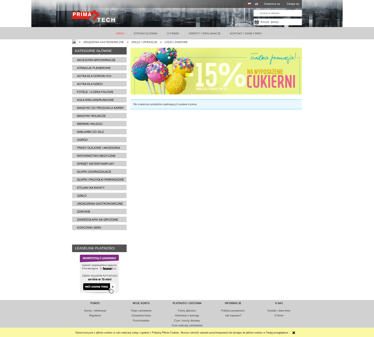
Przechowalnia (141, 320)
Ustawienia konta (141, 315)
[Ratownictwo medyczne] (99, 155)
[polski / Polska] (247, 4)
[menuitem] (120, 33)
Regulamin (95, 315)
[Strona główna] (95, 17)
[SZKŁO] (99, 195)
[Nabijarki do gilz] (99, 131)
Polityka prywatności (233, 310)
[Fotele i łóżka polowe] (99, 91)
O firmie (278, 315)
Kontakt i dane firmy (279, 310)
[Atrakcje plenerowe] (99, 67)
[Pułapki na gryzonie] (99, 219)
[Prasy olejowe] (99, 147)
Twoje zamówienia (141, 310)
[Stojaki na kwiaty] (99, 187)
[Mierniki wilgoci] (99, 123)
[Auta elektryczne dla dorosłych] (99, 75)
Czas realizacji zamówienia (187, 325)
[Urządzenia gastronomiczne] (99, 203)
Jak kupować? (233, 315)
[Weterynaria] (99, 163)
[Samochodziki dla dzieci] (99, 83)
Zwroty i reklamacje (95, 310)
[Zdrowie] (99, 211)
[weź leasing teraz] (99, 273)
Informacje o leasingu (187, 315)
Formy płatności (187, 310)
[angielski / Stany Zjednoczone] (255, 4)
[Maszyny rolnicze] (99, 115)
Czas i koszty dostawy (187, 320)
